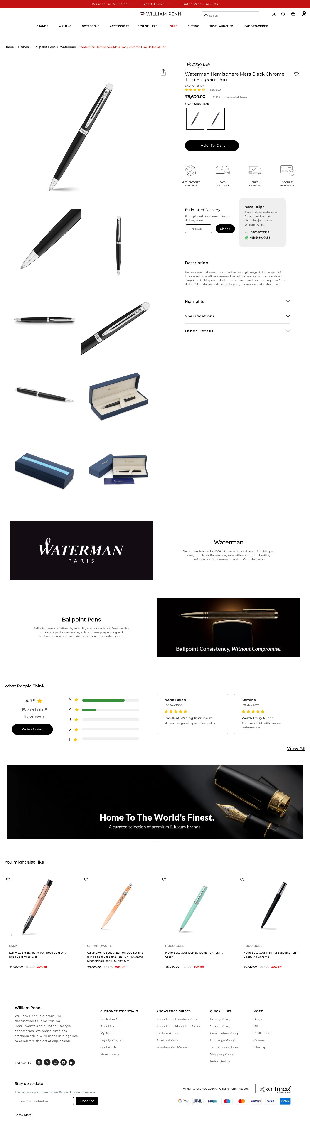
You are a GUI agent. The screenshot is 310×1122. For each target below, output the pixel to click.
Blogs (257, 1019)
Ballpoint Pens (44, 47)
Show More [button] (23, 1115)
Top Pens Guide (167, 1033)
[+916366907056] (247, 238)
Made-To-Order (256, 26)
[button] (150, 841)
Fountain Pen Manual (172, 1047)
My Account (109, 1033)
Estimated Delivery (203, 210)
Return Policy (220, 1061)
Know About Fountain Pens (176, 1019)
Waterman (68, 47)
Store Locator (110, 1054)
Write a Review (32, 729)
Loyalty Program (112, 1040)
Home (9, 47)
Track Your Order (112, 1019)
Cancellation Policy (224, 1033)
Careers (259, 1040)
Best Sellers (147, 26)
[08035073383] (246, 232)
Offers (257, 1026)
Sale (173, 26)
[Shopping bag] (293, 14)
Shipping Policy (222, 1054)
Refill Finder (262, 1033)
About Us (107, 1026)
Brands (23, 47)
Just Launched (221, 26)
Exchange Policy (222, 1040)
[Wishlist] (283, 14)
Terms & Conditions (224, 1047)
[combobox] (230, 15)
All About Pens (167, 1040)
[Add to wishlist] (296, 74)
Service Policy (220, 1026)
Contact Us (108, 1047)
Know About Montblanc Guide (178, 1026)
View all (296, 748)
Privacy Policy (220, 1019)
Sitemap (259, 1047)
